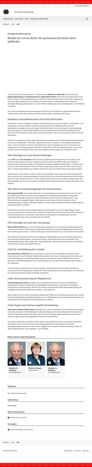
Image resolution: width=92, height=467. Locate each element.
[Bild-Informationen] (23, 363)
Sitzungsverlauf (12, 405)
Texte (27, 19)
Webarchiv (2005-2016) (39, 19)
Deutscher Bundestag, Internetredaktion (21, 429)
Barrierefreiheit (68, 450)
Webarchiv (6, 24)
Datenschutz (77, 450)
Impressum (85, 450)
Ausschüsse (19, 19)
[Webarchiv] (18, 11)
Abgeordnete (8, 19)
